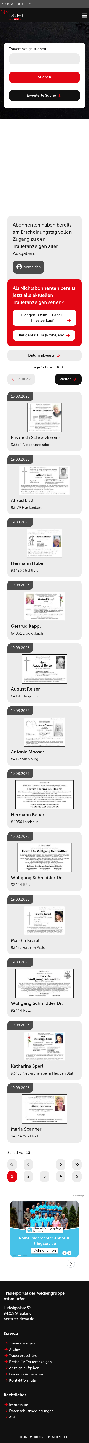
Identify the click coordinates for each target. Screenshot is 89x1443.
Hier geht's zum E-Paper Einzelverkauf (42, 318)
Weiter (65, 379)
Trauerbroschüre (23, 1356)
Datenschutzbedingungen (31, 1411)
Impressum (18, 1405)
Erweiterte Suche (41, 95)
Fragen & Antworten (26, 1374)
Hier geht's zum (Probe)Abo (40, 335)
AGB (12, 1417)
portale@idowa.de (19, 1319)
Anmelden (32, 267)
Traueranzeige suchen (27, 49)
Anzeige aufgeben (24, 1368)
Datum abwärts (41, 355)
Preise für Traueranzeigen (30, 1362)
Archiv (14, 1349)
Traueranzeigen (22, 1343)
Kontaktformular (23, 1380)
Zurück (24, 379)
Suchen (44, 77)
